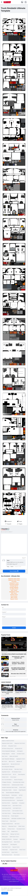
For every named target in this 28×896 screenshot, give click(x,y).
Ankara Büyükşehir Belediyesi (8, 751)
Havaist (15, 790)
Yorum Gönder (13, 571)
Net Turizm (17, 823)
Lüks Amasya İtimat (6, 808)
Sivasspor (15, 839)
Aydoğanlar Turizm (14, 591)
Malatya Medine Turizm (18, 813)
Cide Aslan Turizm (18, 769)
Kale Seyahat (20, 800)
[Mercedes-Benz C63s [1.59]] (5, 675)
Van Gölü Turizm (5, 852)
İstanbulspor (14, 795)
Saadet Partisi (14, 831)
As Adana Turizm (14, 589)
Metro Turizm (14, 597)
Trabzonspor (5, 849)
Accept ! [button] (5, 893)
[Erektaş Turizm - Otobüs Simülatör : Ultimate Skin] (5, 664)
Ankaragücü (20, 751)
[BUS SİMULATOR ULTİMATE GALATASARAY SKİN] (14, 644)
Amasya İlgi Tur (14, 586)
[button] (2, 2)
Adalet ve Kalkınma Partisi (8, 740)
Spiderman (22, 839)
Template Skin (5, 844)
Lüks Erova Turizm (6, 810)
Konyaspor (21, 803)
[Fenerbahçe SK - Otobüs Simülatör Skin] (5, 658)
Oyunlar (4, 828)
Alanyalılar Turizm (14, 583)
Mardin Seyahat (14, 815)
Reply (8, 566)
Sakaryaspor (5, 836)
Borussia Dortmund (15, 764)
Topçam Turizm (14, 599)
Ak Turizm (14, 581)
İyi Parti (20, 795)
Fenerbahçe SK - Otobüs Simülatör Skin (18, 657)
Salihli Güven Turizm (14, 836)
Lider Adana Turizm (17, 805)
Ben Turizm (14, 593)
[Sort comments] (24, 558)
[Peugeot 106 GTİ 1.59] (21, 687)
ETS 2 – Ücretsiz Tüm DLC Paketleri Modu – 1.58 (20, 707)
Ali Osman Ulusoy (14, 584)
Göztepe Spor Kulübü (6, 790)
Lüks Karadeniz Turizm (17, 810)
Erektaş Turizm (14, 594)
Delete (12, 566)
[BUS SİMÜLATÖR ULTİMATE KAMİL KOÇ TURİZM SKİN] (5, 669)
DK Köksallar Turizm (16, 771)
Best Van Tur (12, 761)
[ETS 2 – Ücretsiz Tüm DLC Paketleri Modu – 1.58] (21, 700)
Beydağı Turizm (5, 764)
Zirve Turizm (17, 854)
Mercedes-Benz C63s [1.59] (18, 673)
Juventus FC (18, 797)
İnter (3, 792)
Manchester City (5, 815)
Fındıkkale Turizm (6, 784)
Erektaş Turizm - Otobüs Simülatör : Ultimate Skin (18, 663)
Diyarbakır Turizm (6, 771)
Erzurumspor (13, 777)
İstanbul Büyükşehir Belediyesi (12, 792)
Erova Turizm (14, 596)
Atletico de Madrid (14, 756)
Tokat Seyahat (13, 844)
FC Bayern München (6, 782)
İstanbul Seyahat (5, 795)
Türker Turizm (22, 849)
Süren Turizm (17, 841)
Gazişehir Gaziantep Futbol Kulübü (9, 787)
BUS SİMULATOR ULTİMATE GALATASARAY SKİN (14, 654)
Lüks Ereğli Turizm (17, 808)
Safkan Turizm (5, 834)
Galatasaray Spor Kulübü (17, 784)
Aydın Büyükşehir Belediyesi (8, 758)
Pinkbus (4, 831)
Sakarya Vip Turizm (14, 834)
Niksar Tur (4, 826)
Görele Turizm (22, 787)
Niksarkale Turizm (12, 826)
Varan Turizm (14, 852)
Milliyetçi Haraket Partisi (7, 823)
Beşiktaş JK (19, 761)
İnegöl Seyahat (22, 790)
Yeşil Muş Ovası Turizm (7, 854)
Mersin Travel (5, 821)
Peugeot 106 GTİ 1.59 (20, 692)
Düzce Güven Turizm (6, 774)
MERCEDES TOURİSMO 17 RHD (18, 818)
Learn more (10, 890)
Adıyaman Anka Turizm (14, 578)
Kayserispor (14, 803)
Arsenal (13, 753)
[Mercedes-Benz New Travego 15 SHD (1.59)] (7, 700)
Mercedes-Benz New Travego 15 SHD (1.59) (7, 706)
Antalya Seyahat (14, 587)
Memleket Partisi (5, 818)
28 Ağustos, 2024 (18, 566)
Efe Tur (14, 774)
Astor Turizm (14, 590)
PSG (8, 831)
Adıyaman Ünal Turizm (14, 580)
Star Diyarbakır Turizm (7, 841)
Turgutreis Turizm (13, 849)
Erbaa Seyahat (21, 774)
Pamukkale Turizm (21, 828)
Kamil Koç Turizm (6, 803)
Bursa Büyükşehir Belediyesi (8, 766)
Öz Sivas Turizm (11, 828)
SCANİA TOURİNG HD (6, 839)
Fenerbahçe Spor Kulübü (18, 782)
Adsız (8, 560)
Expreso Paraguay (18, 779)
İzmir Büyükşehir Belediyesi (8, 797)
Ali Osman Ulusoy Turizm (7, 748)
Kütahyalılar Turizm (6, 805)
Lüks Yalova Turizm (6, 813)
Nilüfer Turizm (21, 826)
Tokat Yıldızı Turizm (6, 847)
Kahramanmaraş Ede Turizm (8, 800)
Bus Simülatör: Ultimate (7, 769)
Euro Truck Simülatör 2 (7, 779)
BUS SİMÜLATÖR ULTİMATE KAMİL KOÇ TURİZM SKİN (18, 668)
